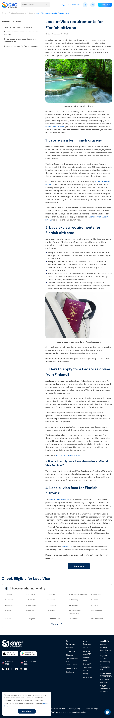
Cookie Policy (71, 665)
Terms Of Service (58, 708)
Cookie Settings (91, 708)
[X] (21, 669)
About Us (69, 648)
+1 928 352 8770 (9, 662)
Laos (31, 13)
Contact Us (70, 651)
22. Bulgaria (30, 618)
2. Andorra (30, 594)
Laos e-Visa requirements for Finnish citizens (52, 13)
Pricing (85, 674)
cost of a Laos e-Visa (59, 499)
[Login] (92, 4)
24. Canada (73, 618)
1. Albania (8, 594)
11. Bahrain (8, 605)
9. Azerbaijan (74, 600)
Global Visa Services (54, 126)
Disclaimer (70, 672)
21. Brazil (8, 618)
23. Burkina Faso (54, 618)
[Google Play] (28, 653)
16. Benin (8, 610)
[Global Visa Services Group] (10, 5)
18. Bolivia (51, 610)
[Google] (12, 669)
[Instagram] (25, 669)
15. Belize (94, 605)
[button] (107, 712)
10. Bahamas (95, 600)
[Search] (85, 4)
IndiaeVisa (87, 648)
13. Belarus (52, 605)
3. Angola (51, 594)
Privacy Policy (74, 708)
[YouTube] (7, 669)
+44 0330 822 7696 (30, 662)
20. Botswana (96, 610)
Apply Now (79, 566)
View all (55, 624)
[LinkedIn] (16, 669)
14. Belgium (73, 605)
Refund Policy (71, 668)
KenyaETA (87, 664)
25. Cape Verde (97, 618)
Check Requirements (18, 13)
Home (6, 13)
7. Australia (30, 600)
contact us (67, 546)
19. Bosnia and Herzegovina (74, 611)
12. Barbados (31, 605)
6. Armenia (9, 600)
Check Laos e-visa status (68, 455)
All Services (87, 677)
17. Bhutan (30, 610)
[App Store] (10, 653)
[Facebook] (3, 669)
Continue (26, 711)
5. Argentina (96, 594)
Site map (69, 655)
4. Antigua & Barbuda (78, 594)
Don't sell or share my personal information (68, 712)
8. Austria (51, 600)
